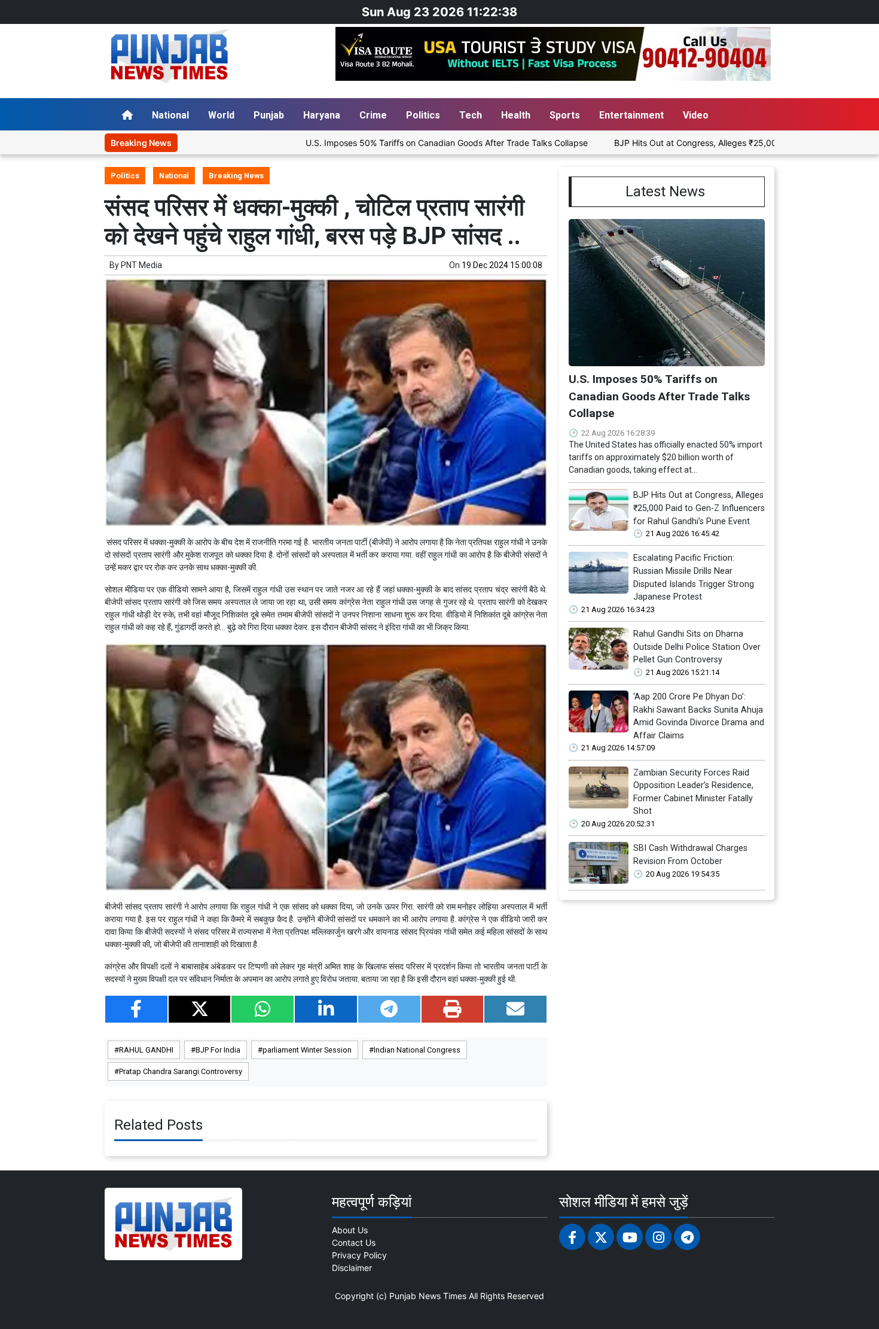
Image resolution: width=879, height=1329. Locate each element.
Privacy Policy (359, 1255)
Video (696, 115)
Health (515, 115)
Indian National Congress (417, 1049)
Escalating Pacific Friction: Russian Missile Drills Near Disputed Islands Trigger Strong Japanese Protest (693, 577)
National (170, 115)
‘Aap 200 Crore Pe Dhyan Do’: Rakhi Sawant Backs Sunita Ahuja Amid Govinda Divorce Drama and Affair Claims (698, 716)
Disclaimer (352, 1268)
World (221, 115)
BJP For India (218, 1049)
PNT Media (141, 265)
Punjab (269, 115)
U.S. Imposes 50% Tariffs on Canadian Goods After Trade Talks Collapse (393, 143)
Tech (470, 115)
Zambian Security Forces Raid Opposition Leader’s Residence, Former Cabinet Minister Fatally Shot (693, 792)
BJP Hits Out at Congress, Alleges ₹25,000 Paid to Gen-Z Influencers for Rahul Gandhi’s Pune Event (699, 508)
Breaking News (236, 175)
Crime (373, 115)
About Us (350, 1230)
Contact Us (354, 1242)
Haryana (321, 115)
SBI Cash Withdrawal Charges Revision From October (690, 854)
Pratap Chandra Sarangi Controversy (180, 1071)
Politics (423, 115)
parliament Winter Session (307, 1049)
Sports (565, 115)
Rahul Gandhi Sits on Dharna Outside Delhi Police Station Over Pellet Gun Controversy (697, 647)
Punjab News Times (427, 1296)
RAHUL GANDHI (146, 1049)
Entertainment (631, 115)
